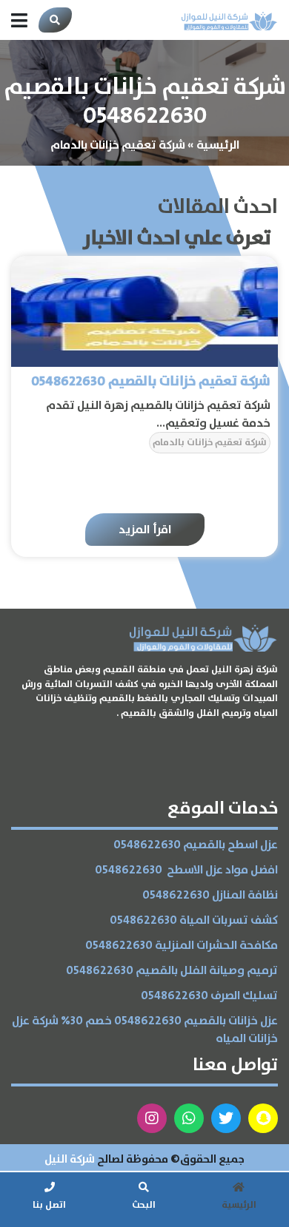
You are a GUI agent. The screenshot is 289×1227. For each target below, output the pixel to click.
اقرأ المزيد (145, 529)
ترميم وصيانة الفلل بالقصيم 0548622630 (172, 970)
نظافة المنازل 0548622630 (210, 895)
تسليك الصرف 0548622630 (209, 996)
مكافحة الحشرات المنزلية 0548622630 (181, 945)
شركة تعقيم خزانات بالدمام (210, 442)
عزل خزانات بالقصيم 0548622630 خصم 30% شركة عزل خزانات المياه (145, 1030)
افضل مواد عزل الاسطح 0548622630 (186, 870)
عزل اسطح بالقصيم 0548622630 (195, 845)
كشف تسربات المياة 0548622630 (194, 920)
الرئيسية (217, 145)
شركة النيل (69, 1159)
